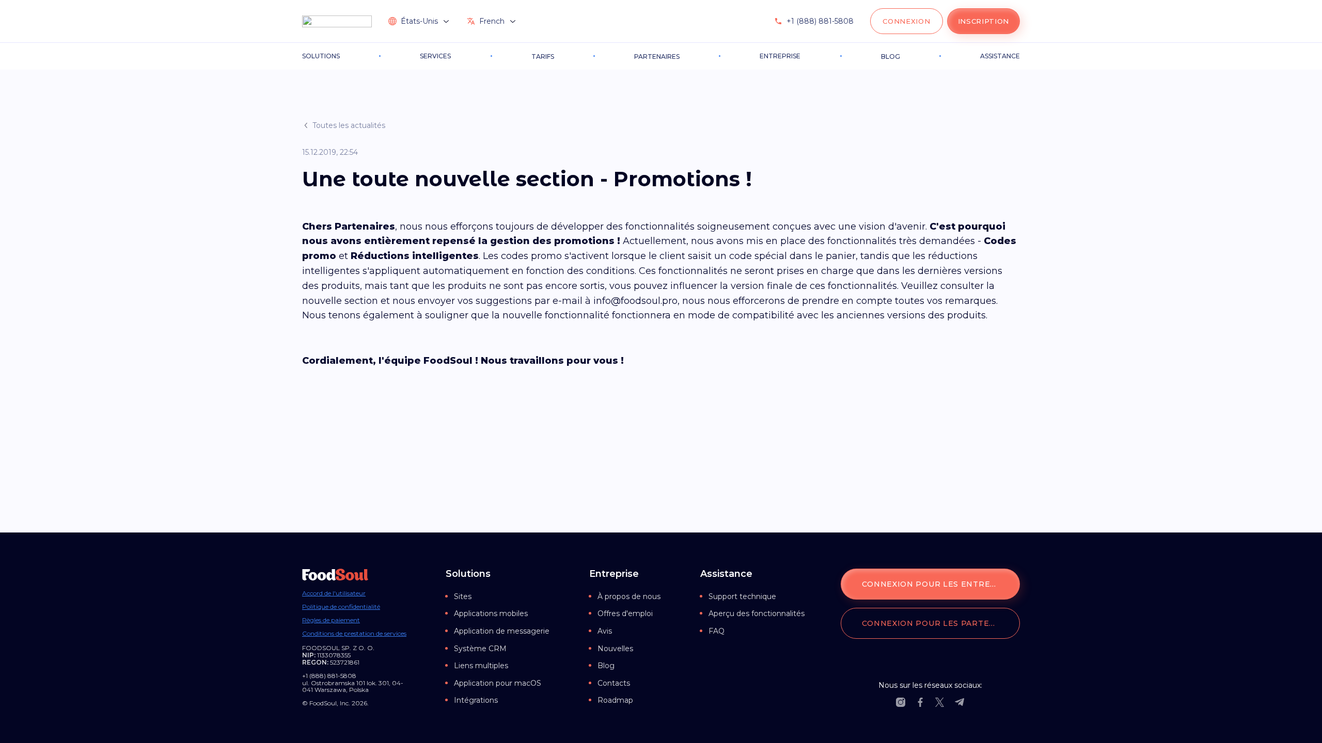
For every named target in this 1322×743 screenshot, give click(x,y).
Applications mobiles (491, 613)
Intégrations (476, 700)
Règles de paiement (331, 620)
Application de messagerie (501, 631)
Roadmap (615, 700)
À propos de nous (628, 596)
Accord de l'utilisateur (334, 593)
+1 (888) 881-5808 (820, 21)
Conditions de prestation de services (354, 633)
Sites (462, 596)
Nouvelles (615, 648)
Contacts (613, 683)
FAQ (717, 631)
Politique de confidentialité (341, 606)
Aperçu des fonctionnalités (757, 613)
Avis (604, 631)
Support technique (742, 596)
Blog (606, 665)
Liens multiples (481, 665)
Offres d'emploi (625, 613)
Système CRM (480, 648)
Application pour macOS (497, 683)
